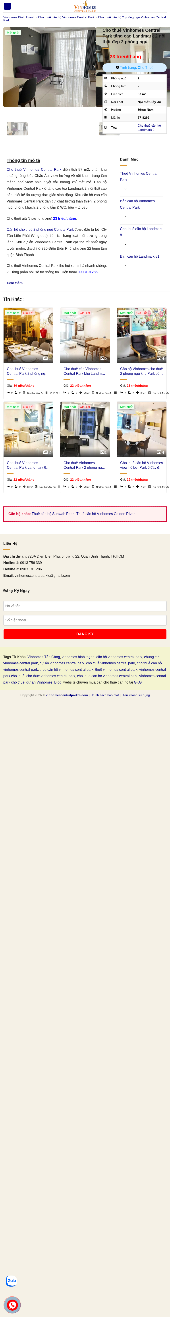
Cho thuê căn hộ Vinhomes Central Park (66, 17)
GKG (138, 682)
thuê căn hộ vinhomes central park (66, 669)
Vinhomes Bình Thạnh (19, 17)
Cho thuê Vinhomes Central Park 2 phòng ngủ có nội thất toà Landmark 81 (27, 371)
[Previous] (7, 111)
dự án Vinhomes (39, 682)
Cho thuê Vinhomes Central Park (34, 169)
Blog (58, 682)
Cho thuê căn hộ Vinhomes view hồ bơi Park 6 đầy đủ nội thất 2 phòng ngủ (141, 465)
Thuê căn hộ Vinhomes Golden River (105, 514)
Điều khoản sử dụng (136, 695)
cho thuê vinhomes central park (110, 663)
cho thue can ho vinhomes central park (107, 676)
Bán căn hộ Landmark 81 (139, 256)
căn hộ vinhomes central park (119, 657)
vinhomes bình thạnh (78, 657)
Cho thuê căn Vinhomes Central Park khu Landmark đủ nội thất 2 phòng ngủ (85, 371)
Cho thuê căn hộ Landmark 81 (141, 232)
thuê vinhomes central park (116, 669)
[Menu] (7, 6)
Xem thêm (15, 283)
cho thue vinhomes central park (50, 676)
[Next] (19, 111)
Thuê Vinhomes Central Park (138, 177)
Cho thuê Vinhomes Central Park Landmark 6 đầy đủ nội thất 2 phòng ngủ (26, 465)
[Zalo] (11, 1281)
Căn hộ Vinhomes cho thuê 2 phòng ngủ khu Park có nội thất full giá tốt (141, 371)
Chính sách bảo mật (105, 695)
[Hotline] (12, 1305)
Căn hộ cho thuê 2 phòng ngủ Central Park (40, 229)
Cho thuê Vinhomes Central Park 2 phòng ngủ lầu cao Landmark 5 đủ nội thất (84, 465)
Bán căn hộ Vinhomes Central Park (137, 204)
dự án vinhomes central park (62, 663)
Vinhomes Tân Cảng (43, 657)
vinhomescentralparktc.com (67, 695)
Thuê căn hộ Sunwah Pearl (53, 514)
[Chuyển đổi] (125, 188)
